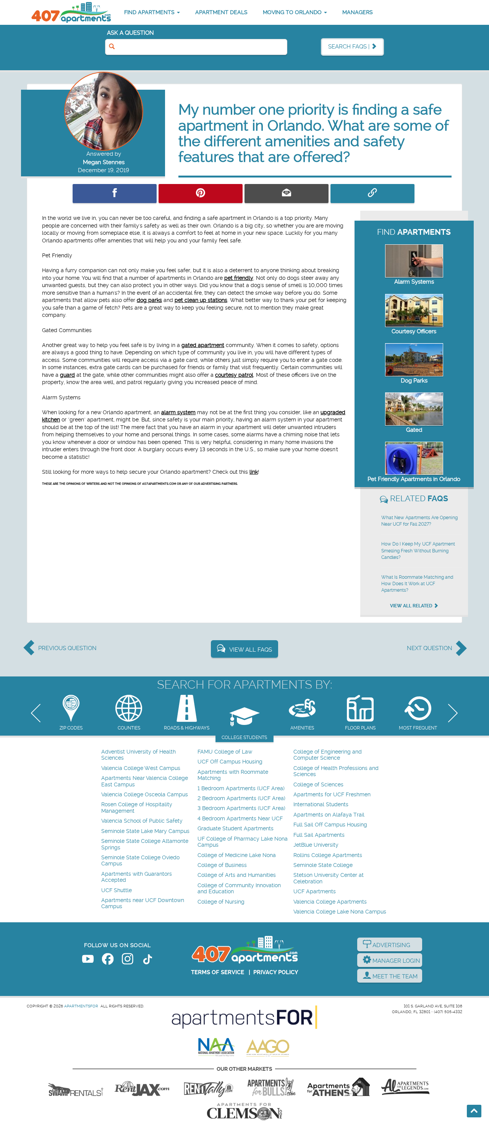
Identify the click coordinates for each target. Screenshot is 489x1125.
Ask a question (130, 32)
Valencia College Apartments (330, 902)
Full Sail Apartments (319, 835)
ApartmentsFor (81, 1006)
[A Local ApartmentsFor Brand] (244, 1017)
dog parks (149, 300)
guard (67, 375)
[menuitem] (148, 755)
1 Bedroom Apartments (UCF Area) (241, 788)
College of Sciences (318, 784)
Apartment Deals (221, 12)
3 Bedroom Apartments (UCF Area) (241, 808)
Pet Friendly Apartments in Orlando (414, 479)
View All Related (412, 606)
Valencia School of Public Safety (142, 821)
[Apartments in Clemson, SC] (244, 1111)
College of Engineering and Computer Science (327, 755)
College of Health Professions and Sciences (336, 771)
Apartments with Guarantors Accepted (136, 877)
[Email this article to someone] (286, 193)
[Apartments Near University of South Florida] (272, 1086)
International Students (320, 804)
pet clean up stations (201, 300)
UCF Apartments (314, 891)
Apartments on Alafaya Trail (328, 815)
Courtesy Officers (414, 331)
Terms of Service (217, 972)
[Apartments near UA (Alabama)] (405, 1086)
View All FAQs (250, 649)
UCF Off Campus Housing (230, 762)
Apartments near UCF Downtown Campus (142, 903)
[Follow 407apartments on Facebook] (107, 960)
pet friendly (238, 278)
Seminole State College (323, 865)
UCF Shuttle (116, 890)
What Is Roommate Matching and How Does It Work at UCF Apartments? (417, 584)
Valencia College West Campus (140, 768)
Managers (357, 12)
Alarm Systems (414, 281)
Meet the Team (394, 976)
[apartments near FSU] (208, 1086)
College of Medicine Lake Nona (237, 855)
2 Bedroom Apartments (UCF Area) (241, 798)
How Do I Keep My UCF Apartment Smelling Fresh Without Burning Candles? (418, 550)
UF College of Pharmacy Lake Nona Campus (243, 842)
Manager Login (395, 960)
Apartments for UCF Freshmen (332, 794)
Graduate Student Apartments (236, 828)
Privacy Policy (275, 972)
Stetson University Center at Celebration (328, 878)
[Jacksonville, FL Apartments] (142, 1086)
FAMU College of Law (225, 752)
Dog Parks (414, 380)
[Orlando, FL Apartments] (71, 12)
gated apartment (202, 345)
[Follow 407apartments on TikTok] (147, 960)
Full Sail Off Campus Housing (330, 825)
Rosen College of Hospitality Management (136, 807)
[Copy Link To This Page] (372, 193)
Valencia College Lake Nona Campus (339, 912)
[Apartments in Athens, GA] (338, 1086)
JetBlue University (315, 845)
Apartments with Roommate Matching (233, 775)
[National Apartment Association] (216, 1047)
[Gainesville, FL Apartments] (75, 1086)
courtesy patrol (234, 375)
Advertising (390, 945)
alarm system (178, 412)
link (253, 472)
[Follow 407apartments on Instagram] (127, 960)
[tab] (71, 713)
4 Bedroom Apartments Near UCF (240, 818)
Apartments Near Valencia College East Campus (144, 781)
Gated (414, 429)
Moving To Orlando (293, 12)
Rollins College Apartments (327, 855)
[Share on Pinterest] (201, 193)
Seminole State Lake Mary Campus (145, 831)
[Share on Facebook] (115, 193)
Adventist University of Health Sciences (138, 755)
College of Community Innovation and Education (239, 888)
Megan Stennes (104, 162)
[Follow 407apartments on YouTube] (88, 960)
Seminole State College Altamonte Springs (144, 844)
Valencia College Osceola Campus (144, 794)
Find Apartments (150, 12)
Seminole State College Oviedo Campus (140, 860)
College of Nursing (221, 902)
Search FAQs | (349, 46)
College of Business (222, 865)
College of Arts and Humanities (237, 875)
